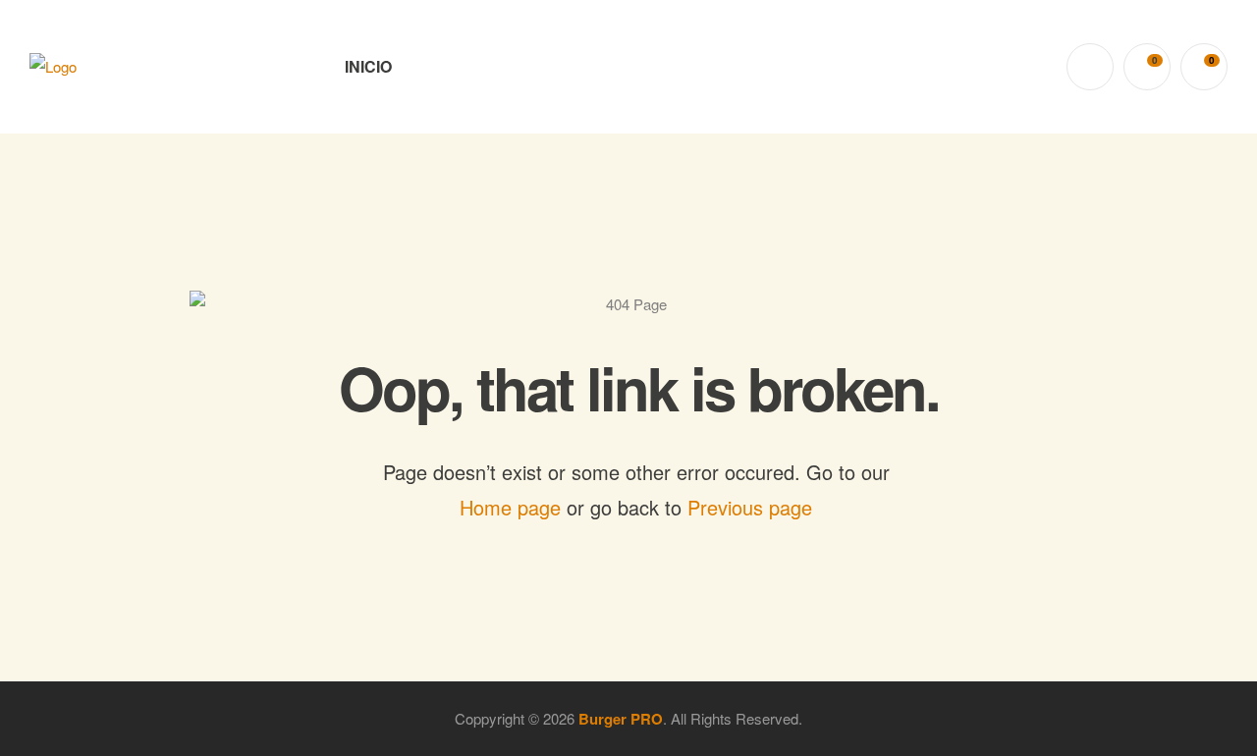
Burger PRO (620, 718)
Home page (510, 507)
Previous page (749, 507)
